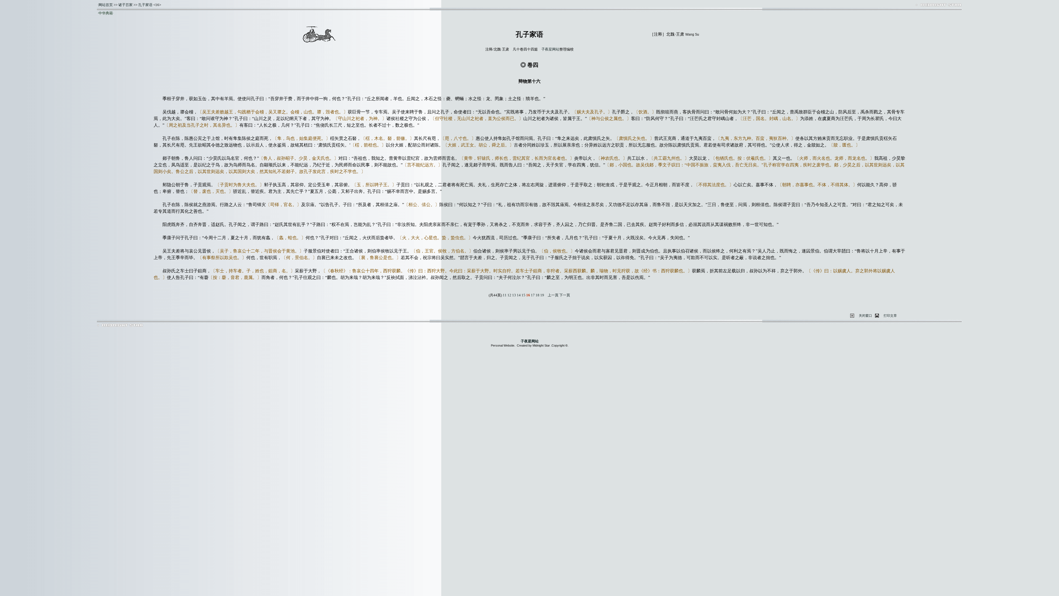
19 (542, 295)
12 (509, 295)
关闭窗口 (865, 316)
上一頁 (553, 295)
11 (505, 295)
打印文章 (890, 316)
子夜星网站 (550, 49)
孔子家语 (145, 5)
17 (533, 295)
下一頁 (564, 295)
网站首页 (105, 5)
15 (523, 295)
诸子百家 (125, 5)
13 (514, 295)
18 (537, 295)
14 (519, 295)
